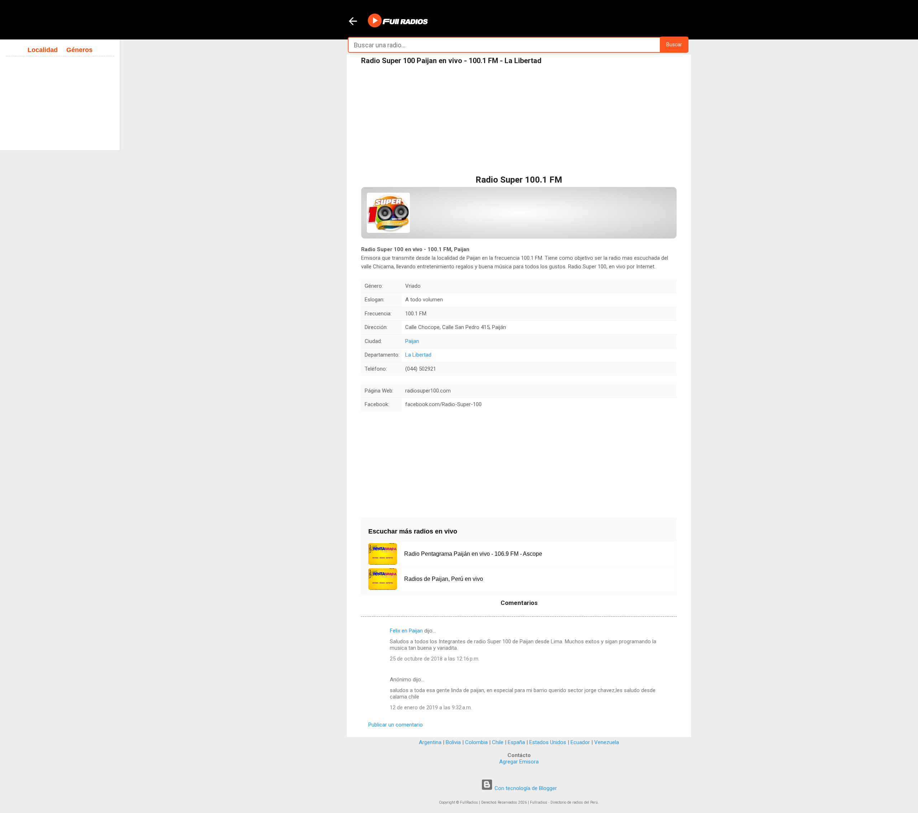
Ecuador (580, 742)
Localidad (43, 49)
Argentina (430, 742)
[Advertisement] (519, 121)
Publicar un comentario (395, 725)
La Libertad (418, 355)
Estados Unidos (547, 742)
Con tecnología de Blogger (525, 788)
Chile (497, 742)
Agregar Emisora (519, 761)
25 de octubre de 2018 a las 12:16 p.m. (434, 658)
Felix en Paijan (406, 631)
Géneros (79, 49)
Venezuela (606, 742)
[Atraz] (353, 21)
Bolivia (453, 742)
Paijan (412, 341)
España (516, 742)
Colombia (476, 742)
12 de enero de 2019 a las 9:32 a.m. (431, 707)
